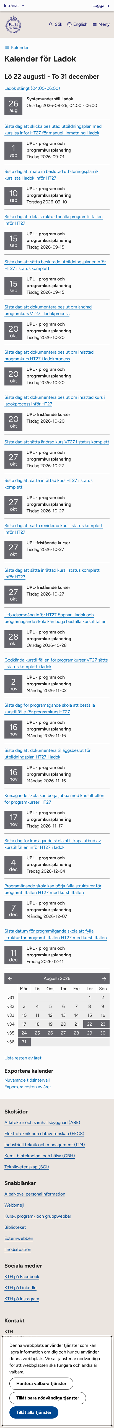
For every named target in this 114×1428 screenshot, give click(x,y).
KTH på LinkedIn (20, 1287)
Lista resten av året (23, 1058)
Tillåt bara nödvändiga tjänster (47, 1398)
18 (37, 1024)
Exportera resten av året (27, 1086)
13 (63, 1015)
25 (37, 1033)
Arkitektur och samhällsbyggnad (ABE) (42, 1122)
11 (37, 1015)
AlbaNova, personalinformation (34, 1194)
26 (50, 1033)
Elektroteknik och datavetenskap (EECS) (44, 1133)
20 (63, 1024)
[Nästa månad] (104, 978)
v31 (10, 997)
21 (76, 1024)
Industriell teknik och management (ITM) (44, 1144)
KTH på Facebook (21, 1276)
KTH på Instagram (21, 1298)
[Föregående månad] (9, 978)
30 (102, 1033)
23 (102, 1024)
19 (50, 1024)
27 (63, 1033)
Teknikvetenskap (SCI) (26, 1166)
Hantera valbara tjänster (41, 1383)
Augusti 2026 (57, 978)
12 (50, 1015)
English (80, 24)
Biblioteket (15, 1227)
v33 (10, 1015)
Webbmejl (14, 1205)
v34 (11, 1024)
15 (89, 1015)
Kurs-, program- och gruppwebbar (37, 1216)
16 (103, 1015)
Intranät (11, 5)
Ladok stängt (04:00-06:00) (32, 88)
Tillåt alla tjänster (33, 1412)
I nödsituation (17, 1249)
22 (89, 1024)
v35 (10, 1033)
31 (24, 1041)
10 (24, 1015)
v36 (10, 1041)
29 (89, 1033)
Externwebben (18, 1238)
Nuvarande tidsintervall (27, 1080)
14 (76, 1015)
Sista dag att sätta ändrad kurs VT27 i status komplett (56, 442)
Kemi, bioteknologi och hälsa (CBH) (39, 1155)
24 (24, 1033)
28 (76, 1033)
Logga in (100, 5)
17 (24, 1024)
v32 (10, 1006)
